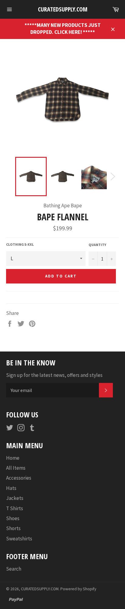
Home (12, 458)
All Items (15, 468)
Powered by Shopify (78, 588)
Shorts (13, 528)
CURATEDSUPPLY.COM (62, 9)
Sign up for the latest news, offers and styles (54, 375)
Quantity (97, 244)
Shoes (12, 518)
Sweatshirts (19, 538)
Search (13, 568)
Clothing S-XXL (20, 244)
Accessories (18, 478)
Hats (11, 488)
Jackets (14, 498)
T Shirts (14, 508)
